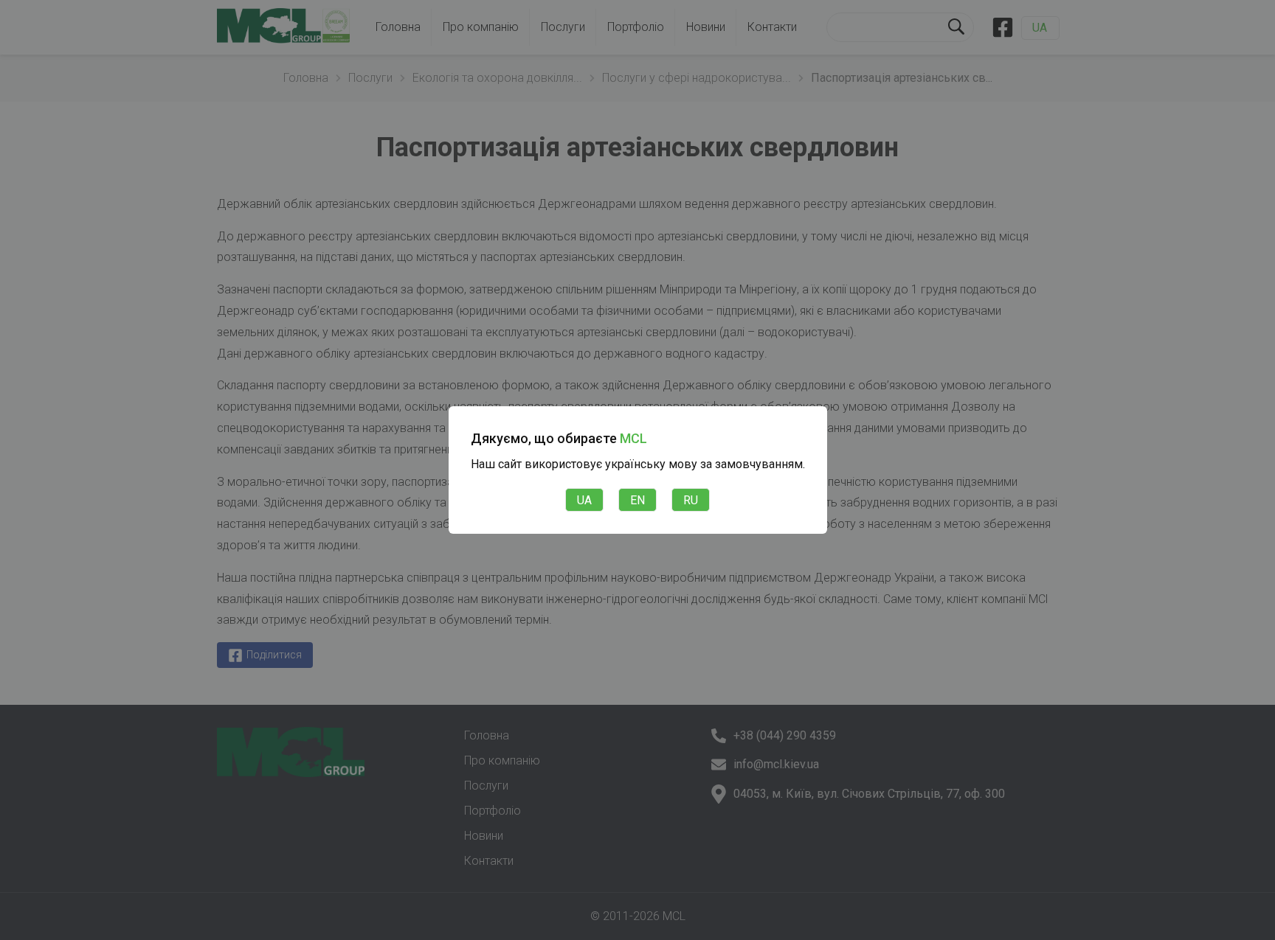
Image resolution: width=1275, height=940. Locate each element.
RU (690, 500)
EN (637, 500)
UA (584, 500)
